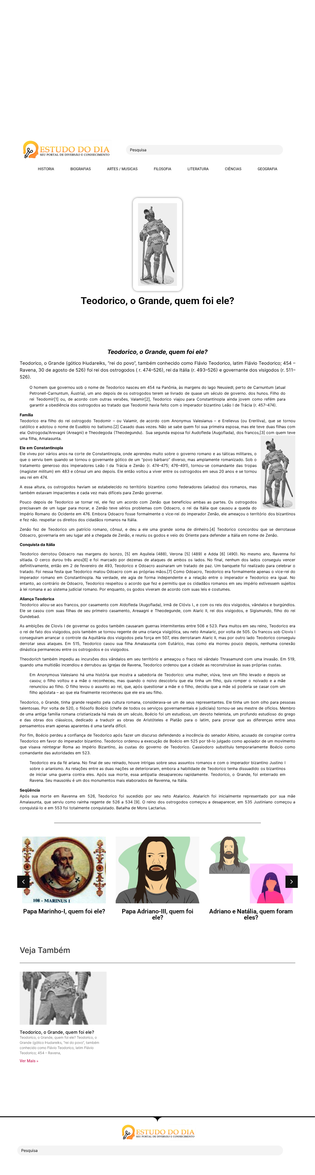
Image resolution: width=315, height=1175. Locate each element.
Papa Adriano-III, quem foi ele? (64, 914)
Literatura (198, 169)
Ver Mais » (29, 1061)
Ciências (233, 169)
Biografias (80, 169)
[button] (23, 882)
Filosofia (162, 169)
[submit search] (291, 150)
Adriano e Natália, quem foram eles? (157, 914)
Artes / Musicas (122, 169)
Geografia (267, 169)
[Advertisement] (147, 34)
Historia (46, 169)
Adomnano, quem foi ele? (251, 911)
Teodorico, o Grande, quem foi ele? (57, 1032)
